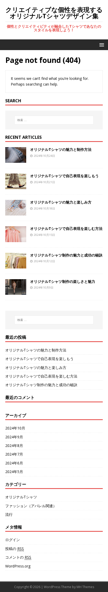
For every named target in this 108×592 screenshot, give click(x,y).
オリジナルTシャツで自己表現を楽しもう (64, 175)
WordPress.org (17, 566)
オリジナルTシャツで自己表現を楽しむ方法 (66, 228)
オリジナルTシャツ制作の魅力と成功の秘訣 (66, 255)
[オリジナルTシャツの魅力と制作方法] (15, 159)
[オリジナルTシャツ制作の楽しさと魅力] (15, 291)
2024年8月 (14, 445)
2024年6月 (14, 463)
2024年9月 (14, 436)
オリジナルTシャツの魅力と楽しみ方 (60, 202)
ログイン (12, 539)
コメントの (18, 557)
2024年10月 (15, 428)
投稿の (14, 548)
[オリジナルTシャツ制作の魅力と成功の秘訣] (15, 265)
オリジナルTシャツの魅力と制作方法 (60, 149)
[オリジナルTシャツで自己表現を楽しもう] (15, 186)
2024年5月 (14, 471)
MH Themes (85, 587)
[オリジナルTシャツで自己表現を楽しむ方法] (15, 238)
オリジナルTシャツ (21, 496)
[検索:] (54, 120)
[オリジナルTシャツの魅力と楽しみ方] (15, 212)
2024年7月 (14, 454)
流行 (9, 514)
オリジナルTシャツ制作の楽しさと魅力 (62, 281)
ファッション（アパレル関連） (31, 505)
